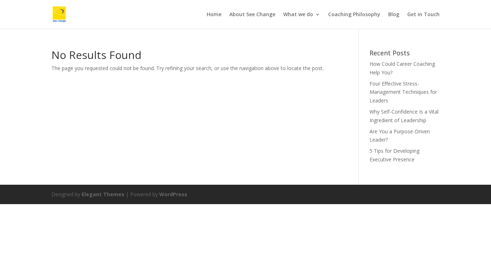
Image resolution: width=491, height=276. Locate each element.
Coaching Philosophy (354, 15)
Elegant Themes (103, 194)
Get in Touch (423, 15)
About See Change (252, 15)
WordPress (173, 194)
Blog (393, 15)
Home (214, 15)
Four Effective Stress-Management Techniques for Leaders (403, 92)
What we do (298, 15)
